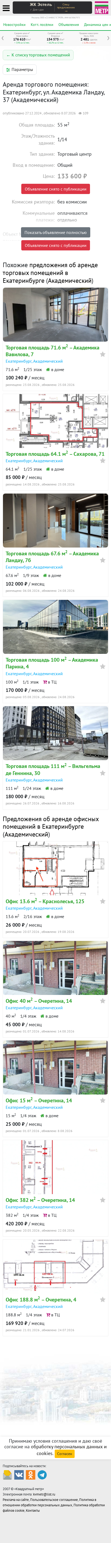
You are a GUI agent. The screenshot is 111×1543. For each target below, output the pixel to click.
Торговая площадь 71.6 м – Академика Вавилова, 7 (52, 351)
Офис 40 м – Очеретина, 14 (39, 1000)
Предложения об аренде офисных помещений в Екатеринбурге (51, 823)
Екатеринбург (19, 361)
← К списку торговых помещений (38, 54)
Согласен (64, 1453)
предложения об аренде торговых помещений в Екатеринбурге (50, 273)
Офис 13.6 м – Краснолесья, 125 (45, 901)
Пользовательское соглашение (54, 1499)
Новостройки (14, 24)
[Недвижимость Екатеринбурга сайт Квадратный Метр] (101, 7)
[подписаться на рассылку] (7, 1474)
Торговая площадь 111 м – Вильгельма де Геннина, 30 (53, 769)
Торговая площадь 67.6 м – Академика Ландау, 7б (52, 557)
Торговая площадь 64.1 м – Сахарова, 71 (55, 453)
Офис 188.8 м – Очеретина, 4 (41, 1299)
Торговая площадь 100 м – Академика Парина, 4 (52, 663)
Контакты (33, 1510)
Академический (70, 280)
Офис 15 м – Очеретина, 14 (39, 1100)
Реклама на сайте (16, 1499)
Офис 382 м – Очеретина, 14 (40, 1200)
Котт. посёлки (42, 24)
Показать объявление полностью (56, 232)
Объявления (68, 24)
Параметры (22, 69)
